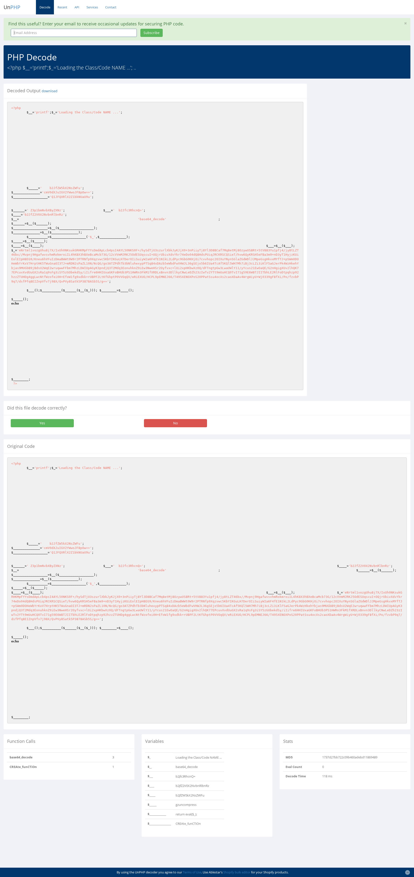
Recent (62, 7)
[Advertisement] (354, 117)
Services (92, 7)
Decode (45, 7)
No (175, 423)
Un (12, 7)
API (77, 7)
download (50, 91)
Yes (42, 423)
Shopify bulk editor (236, 872)
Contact (110, 7)
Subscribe (152, 32)
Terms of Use (192, 872)
